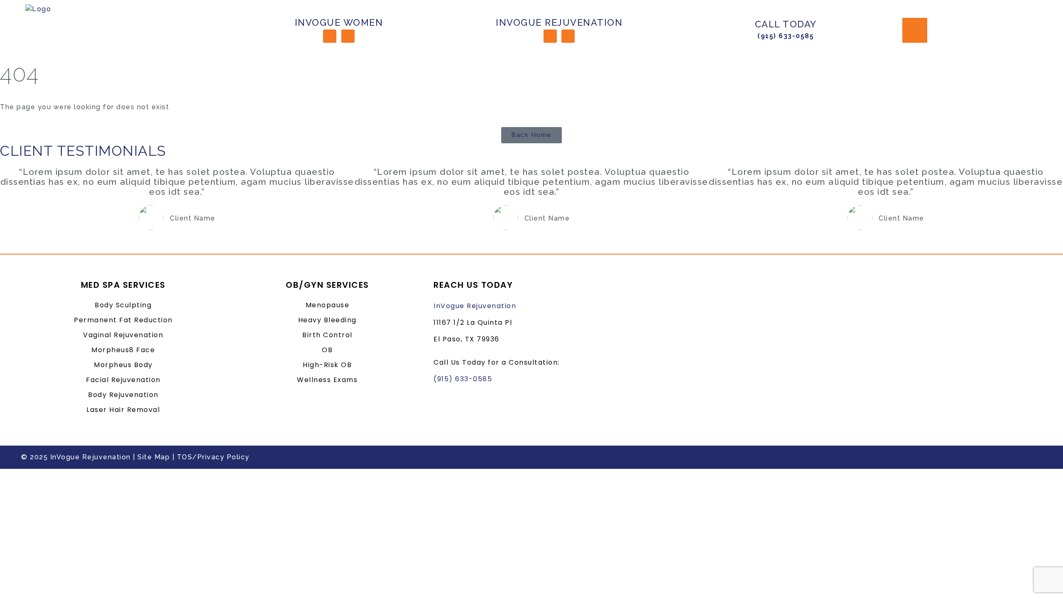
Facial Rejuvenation (123, 380)
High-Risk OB (327, 365)
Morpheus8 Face (123, 350)
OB (327, 350)
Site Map (153, 457)
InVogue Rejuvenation (475, 306)
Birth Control (327, 335)
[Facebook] (329, 36)
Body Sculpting (123, 305)
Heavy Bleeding (327, 320)
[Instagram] (348, 36)
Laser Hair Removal (123, 409)
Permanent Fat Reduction (123, 320)
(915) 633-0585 (785, 36)
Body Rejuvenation (123, 394)
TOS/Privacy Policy (213, 457)
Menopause (328, 305)
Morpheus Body (123, 365)
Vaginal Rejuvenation (123, 335)
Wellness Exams (327, 380)
